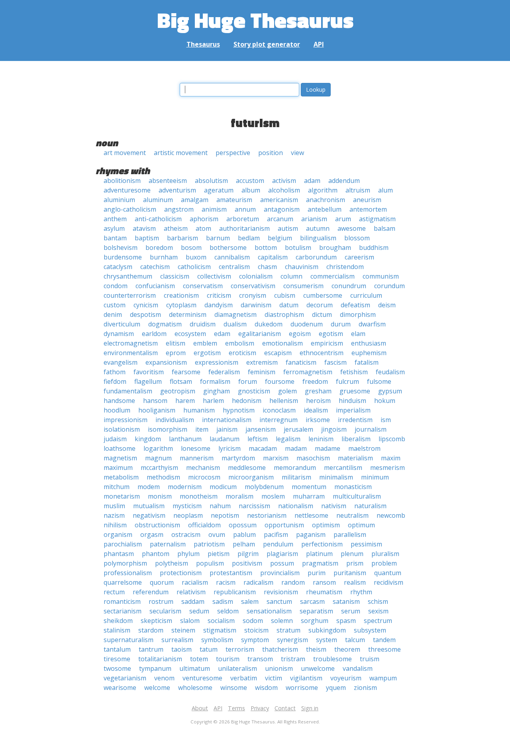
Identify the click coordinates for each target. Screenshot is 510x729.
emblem (205, 343)
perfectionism (322, 544)
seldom (228, 611)
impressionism (125, 419)
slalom (190, 620)
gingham (216, 391)
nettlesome (311, 515)
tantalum (117, 649)
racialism (195, 582)
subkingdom (327, 630)
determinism (187, 314)
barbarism (182, 238)
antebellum (324, 209)
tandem (384, 639)
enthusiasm (368, 343)
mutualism (149, 505)
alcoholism (284, 190)
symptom (255, 639)
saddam (192, 601)
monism (160, 496)
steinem (183, 630)
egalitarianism (259, 333)
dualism (235, 324)
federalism (224, 371)
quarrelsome (123, 582)
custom (115, 305)
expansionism (166, 362)
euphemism (368, 352)
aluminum (158, 199)
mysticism (187, 505)
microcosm (204, 477)
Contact (285, 708)
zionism (365, 687)
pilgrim (248, 553)
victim (273, 678)
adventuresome (127, 190)
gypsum (390, 391)
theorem (347, 649)
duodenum (306, 324)
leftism (257, 438)
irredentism (355, 419)
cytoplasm (181, 305)
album (250, 190)
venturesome (202, 678)
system (326, 639)
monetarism (122, 496)
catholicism (194, 266)
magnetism (120, 458)
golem (287, 391)
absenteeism (168, 180)
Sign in (309, 708)
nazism (114, 515)
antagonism (282, 209)
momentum (309, 486)
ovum (216, 534)
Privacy (260, 708)
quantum (387, 572)
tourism (227, 658)
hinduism (352, 400)
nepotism (225, 515)
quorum (162, 582)
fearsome (186, 371)
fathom (115, 371)
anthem (115, 218)
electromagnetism (131, 343)
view (297, 152)
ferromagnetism (307, 371)
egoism (300, 333)
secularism (165, 611)
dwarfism (372, 324)
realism (355, 582)
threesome (384, 649)
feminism (261, 371)
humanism (199, 410)
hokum (384, 400)
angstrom (179, 209)
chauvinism (301, 266)
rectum (114, 592)
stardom (150, 630)
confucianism (155, 285)
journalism (370, 429)
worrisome (302, 687)
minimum (375, 477)
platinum (319, 553)
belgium (280, 238)
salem (250, 601)
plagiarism (282, 553)
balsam (384, 228)
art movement (125, 152)
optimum (361, 525)
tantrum (151, 649)
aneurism (367, 199)
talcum (355, 639)
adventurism (177, 190)
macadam (263, 448)
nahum (220, 505)
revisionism (281, 592)
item (201, 429)
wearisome (120, 687)
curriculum (366, 295)
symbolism (217, 639)
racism (225, 582)
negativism (149, 515)
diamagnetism (235, 314)
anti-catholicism (158, 218)
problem (384, 563)
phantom (155, 553)
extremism (262, 362)
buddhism (373, 247)
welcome (157, 687)
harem (185, 400)
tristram (293, 658)
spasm (346, 620)
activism (284, 180)
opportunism (284, 525)
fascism (335, 362)
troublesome (332, 658)
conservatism (203, 285)
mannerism (197, 458)
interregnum (278, 419)
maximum (118, 467)
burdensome (123, 257)
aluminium (119, 199)
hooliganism (156, 410)
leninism (320, 438)
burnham (164, 257)
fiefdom (115, 381)
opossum (243, 525)
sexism (378, 611)
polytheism (171, 563)
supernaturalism (128, 639)
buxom (196, 257)
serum (350, 611)
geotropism (177, 391)
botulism (298, 247)
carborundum (316, 257)
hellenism (283, 400)
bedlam (249, 238)
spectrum (378, 620)
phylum (188, 553)
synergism (292, 639)
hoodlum (117, 410)
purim (317, 572)
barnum (218, 238)
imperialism (353, 410)
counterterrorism (130, 295)
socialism (221, 620)
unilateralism (237, 668)
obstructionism (157, 525)
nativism (333, 505)
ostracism (185, 534)
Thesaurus (203, 44)
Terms (236, 708)
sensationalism (269, 611)
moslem (273, 496)
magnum (158, 458)
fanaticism (301, 362)
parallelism (349, 534)
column (291, 276)
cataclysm (118, 266)
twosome (117, 668)
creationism (181, 295)
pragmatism (320, 563)
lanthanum (185, 438)
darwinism (256, 305)
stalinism (117, 630)
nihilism (115, 525)
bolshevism (120, 247)
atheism (176, 228)
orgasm (151, 534)
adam (312, 180)
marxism (275, 458)
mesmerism (387, 467)
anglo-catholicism (130, 209)
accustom (250, 180)
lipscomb (392, 438)
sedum (199, 611)
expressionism (216, 362)
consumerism (303, 285)
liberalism (356, 438)
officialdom (204, 525)
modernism (185, 486)
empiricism (327, 343)
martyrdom (238, 458)
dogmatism (165, 324)
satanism (346, 601)
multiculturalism (357, 496)
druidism (203, 324)
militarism (296, 477)
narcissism (254, 505)
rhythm (361, 592)
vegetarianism (125, 678)
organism (118, 534)
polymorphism (125, 563)
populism (210, 563)
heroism (318, 400)
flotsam (181, 381)
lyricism (229, 448)
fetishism (354, 371)
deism (387, 305)
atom (203, 228)
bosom (191, 247)
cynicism (145, 305)
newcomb (391, 515)
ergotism (207, 352)
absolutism (211, 180)
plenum (352, 553)
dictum (322, 314)
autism (288, 228)
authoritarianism (244, 228)
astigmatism (377, 218)
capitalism (273, 257)
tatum (209, 649)
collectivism (214, 276)
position (270, 152)
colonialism (256, 276)
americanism (279, 199)
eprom (176, 352)
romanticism (122, 601)
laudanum (224, 438)
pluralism (385, 553)
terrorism (240, 649)
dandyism (218, 305)
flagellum (148, 381)
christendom (345, 266)
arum (343, 218)
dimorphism (358, 314)
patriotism (209, 544)
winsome (233, 687)
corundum (389, 285)
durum (341, 324)
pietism (219, 553)
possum (282, 563)
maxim (390, 458)
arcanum (280, 218)
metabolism (121, 477)
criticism (219, 295)
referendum (151, 592)
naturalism (370, 505)
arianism (314, 218)
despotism (145, 314)
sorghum (314, 620)
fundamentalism (128, 391)
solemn (282, 620)
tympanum (155, 668)
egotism (331, 333)
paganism (311, 534)
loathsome (119, 448)
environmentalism (131, 352)
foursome (279, 381)
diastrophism (284, 314)
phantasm (119, 553)
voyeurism (345, 678)
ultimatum (194, 668)
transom (260, 658)
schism (378, 601)
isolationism (122, 429)
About (200, 708)
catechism (155, 266)
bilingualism (318, 238)
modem (148, 486)
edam (222, 333)
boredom (159, 247)
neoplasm (188, 515)
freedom (315, 381)
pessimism (366, 544)
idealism (316, 410)
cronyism (252, 295)
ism (386, 419)
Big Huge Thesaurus (255, 19)
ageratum (218, 190)
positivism (247, 563)
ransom (324, 582)
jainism (226, 429)
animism (214, 209)
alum (385, 190)
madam (296, 448)
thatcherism (280, 649)
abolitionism (122, 180)
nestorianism (266, 515)
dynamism (119, 333)
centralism (234, 266)
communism (381, 276)
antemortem (368, 209)
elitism (175, 343)
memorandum (295, 467)
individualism (174, 419)
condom (116, 285)
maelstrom (364, 448)
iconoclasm (279, 410)
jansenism (260, 429)
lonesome (195, 448)
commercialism (332, 276)
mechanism (203, 467)
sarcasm (312, 601)
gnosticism (254, 391)
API (319, 44)
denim (113, 314)
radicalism (258, 582)
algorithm (322, 190)
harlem (213, 400)
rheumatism (324, 592)
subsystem (370, 630)
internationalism (226, 419)
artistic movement (181, 152)
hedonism (246, 400)
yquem (336, 687)
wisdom (266, 687)
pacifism (276, 534)
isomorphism (167, 429)
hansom (155, 400)
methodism (163, 477)
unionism (279, 668)
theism (316, 649)
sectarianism (122, 611)
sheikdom (118, 620)
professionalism (128, 572)
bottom (266, 247)
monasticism (353, 486)
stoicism (256, 630)
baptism (147, 238)
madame (327, 448)
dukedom (268, 324)
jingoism (334, 429)
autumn (318, 228)
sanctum (279, 601)
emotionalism (282, 343)
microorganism (251, 477)
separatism (316, 611)
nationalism (295, 505)
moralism (239, 496)
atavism (144, 228)
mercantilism (343, 467)
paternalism (168, 544)
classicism (174, 276)
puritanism (349, 572)
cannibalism (232, 257)
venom (164, 678)
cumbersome (322, 295)
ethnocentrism (321, 352)
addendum (344, 180)
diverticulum (122, 324)
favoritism (148, 371)
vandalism (358, 668)
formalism (215, 381)
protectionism (181, 572)
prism (354, 563)
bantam (115, 238)
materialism (355, 458)
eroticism (242, 352)
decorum (319, 305)
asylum (114, 228)
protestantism (231, 572)
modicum (223, 486)
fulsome (379, 381)
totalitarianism (160, 658)
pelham (244, 544)
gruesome (354, 391)
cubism (284, 295)
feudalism (390, 371)
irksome (318, 419)
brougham (335, 247)
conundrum (349, 285)
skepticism (156, 620)
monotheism (199, 496)
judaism (115, 438)
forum (247, 381)
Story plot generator (266, 44)
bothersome (228, 247)
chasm (267, 266)
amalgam (194, 199)
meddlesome (247, 467)
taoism (181, 649)
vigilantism (306, 678)
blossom (357, 238)
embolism (239, 343)
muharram (309, 496)
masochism (313, 458)
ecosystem (190, 333)
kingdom (148, 438)
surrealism (177, 639)
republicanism (235, 592)
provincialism (280, 572)
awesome (351, 228)
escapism (278, 352)
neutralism (352, 515)
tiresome (117, 658)
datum (288, 305)
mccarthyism (159, 467)
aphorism (204, 218)
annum (245, 209)
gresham (318, 391)
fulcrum (347, 381)
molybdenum (264, 486)
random (293, 582)
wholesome (195, 687)
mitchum (116, 486)
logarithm (158, 448)
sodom (253, 620)
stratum (288, 630)
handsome (119, 400)
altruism (357, 190)
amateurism (234, 199)
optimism (326, 525)
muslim (114, 505)
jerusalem (298, 429)
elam (358, 333)
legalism (288, 438)
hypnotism (239, 410)
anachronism (325, 199)
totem (199, 658)
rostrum (161, 601)
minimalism (336, 477)
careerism (359, 257)
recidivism (388, 582)
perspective (233, 152)
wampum (383, 678)
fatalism (367, 362)
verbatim (243, 678)
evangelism (120, 362)
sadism (222, 601)
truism (369, 658)
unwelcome (318, 668)
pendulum (278, 544)
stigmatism (219, 630)
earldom (154, 333)
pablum (244, 534)
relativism (191, 592)
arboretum (242, 218)
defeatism (355, 305)
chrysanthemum (128, 276)
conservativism (253, 285)
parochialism (123, 544)
